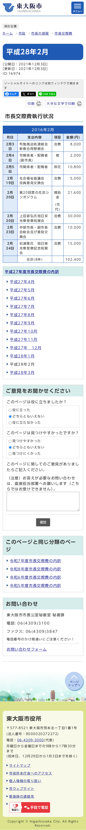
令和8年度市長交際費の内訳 (35, 569)
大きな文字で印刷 (61, 103)
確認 (43, 522)
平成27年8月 (22, 315)
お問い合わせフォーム (27, 649)
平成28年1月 (22, 356)
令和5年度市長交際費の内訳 (35, 585)
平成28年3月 (22, 372)
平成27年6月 (22, 298)
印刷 (31, 103)
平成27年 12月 (26, 348)
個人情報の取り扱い (25, 781)
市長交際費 (63, 33)
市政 (22, 33)
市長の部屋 (40, 33)
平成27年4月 (22, 282)
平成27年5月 (22, 290)
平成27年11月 (24, 339)
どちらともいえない (28, 416)
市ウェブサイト (21, 788)
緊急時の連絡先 (21, 796)
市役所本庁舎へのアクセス (30, 773)
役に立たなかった (26, 422)
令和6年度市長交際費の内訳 (35, 577)
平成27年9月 (22, 323)
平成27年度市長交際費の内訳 (32, 272)
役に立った (21, 410)
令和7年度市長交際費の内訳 (35, 561)
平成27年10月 (24, 331)
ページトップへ (74, 683)
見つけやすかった (26, 441)
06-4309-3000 (30, 740)
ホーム (7, 33)
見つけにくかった (26, 453)
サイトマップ (20, 765)
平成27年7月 (22, 306)
